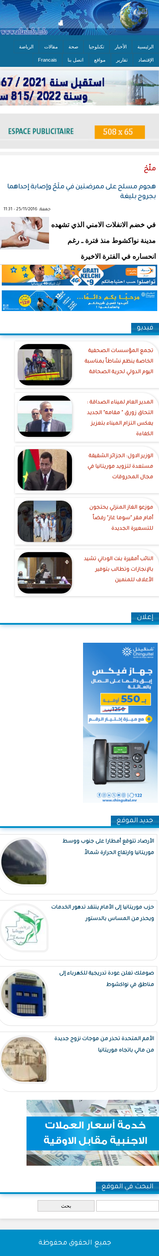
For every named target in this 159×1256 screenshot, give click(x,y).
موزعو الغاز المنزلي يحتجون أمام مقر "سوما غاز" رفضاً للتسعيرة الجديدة (121, 518)
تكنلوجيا (96, 46)
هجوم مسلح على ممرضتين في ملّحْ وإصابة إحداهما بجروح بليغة (81, 192)
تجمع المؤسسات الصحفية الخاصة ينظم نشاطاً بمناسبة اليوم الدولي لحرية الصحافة (119, 361)
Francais (47, 59)
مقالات (51, 46)
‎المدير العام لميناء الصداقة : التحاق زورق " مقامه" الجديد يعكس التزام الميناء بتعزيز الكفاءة (120, 418)
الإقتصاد (146, 59)
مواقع (100, 59)
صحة (73, 46)
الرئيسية (145, 46)
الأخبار (121, 46)
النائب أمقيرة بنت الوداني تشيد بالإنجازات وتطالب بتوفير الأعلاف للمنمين (118, 570)
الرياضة (26, 46)
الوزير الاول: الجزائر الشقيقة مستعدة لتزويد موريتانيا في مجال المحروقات (120, 467)
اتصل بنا (75, 59)
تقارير (122, 59)
